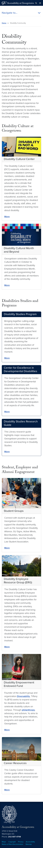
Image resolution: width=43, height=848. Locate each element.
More (7, 216)
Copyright (12, 842)
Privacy (20, 842)
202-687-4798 (14, 837)
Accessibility (30, 842)
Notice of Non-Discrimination (12, 844)
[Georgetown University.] (4, 3)
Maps (4, 842)
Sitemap (29, 844)
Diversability (23, 696)
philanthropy (28, 710)
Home (4, 23)
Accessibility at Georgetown (20, 3)
